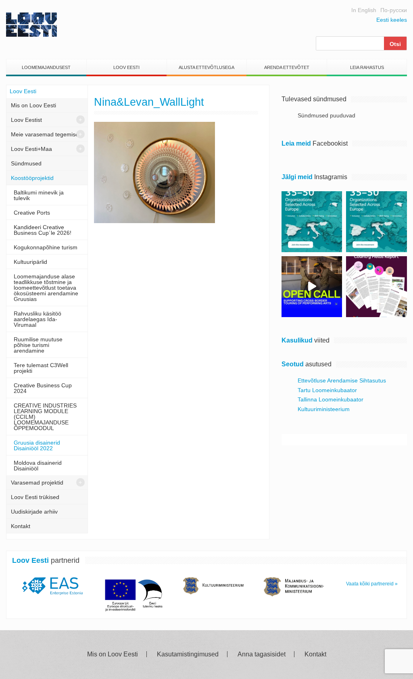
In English (363, 10)
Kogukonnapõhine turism (45, 247)
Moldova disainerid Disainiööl (38, 466)
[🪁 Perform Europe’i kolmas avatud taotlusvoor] (312, 286)
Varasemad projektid (37, 482)
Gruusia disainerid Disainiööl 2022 (37, 445)
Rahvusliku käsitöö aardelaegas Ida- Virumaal (37, 319)
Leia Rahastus (367, 67)
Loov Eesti (126, 67)
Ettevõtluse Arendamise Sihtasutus (342, 380)
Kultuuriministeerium (324, 409)
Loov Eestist (26, 120)
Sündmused (26, 163)
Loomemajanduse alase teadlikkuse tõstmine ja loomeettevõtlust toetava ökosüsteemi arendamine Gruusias (46, 287)
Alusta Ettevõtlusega (206, 67)
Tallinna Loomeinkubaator (330, 399)
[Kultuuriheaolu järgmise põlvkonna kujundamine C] (312, 221)
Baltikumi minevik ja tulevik (39, 195)
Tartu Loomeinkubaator (327, 390)
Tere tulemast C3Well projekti (41, 368)
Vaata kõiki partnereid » (372, 584)
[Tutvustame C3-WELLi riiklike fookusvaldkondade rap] (376, 286)
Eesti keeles (391, 20)
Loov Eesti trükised (35, 497)
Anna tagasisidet (262, 654)
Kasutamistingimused (188, 654)
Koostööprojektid (32, 178)
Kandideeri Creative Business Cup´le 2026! (42, 230)
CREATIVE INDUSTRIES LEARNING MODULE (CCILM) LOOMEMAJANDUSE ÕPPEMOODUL (45, 416)
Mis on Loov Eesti (33, 105)
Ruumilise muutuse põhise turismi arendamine (38, 345)
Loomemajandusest (46, 67)
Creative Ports (32, 212)
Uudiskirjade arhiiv (34, 511)
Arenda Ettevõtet (286, 67)
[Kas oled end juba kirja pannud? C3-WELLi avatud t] (376, 221)
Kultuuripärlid (30, 262)
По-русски (393, 10)
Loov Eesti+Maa (31, 149)
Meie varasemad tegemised (46, 134)
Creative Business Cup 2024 (43, 388)
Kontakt (20, 526)
